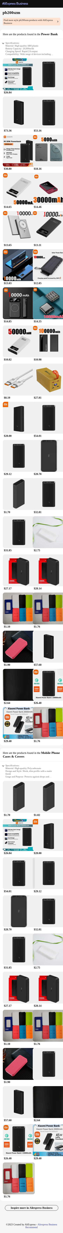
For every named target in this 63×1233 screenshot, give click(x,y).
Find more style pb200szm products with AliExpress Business (28, 21)
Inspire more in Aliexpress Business (31, 1207)
